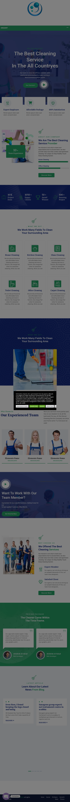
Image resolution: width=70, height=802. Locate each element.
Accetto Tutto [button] (34, 406)
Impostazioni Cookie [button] (22, 406)
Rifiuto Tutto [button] (50, 406)
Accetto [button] (42, 406)
